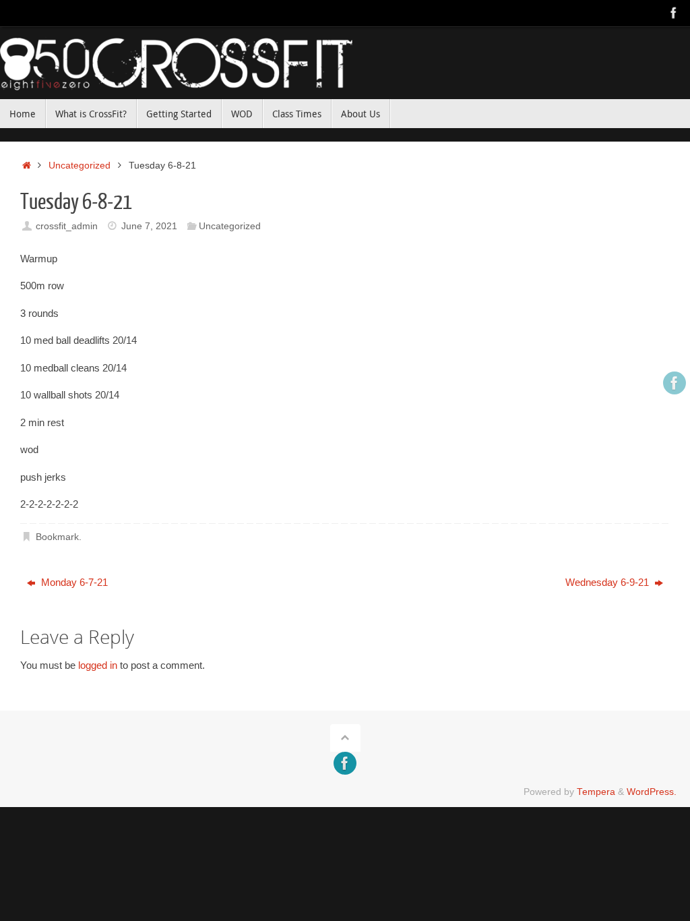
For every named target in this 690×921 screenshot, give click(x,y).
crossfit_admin (67, 226)
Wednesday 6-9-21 (608, 582)
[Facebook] (673, 12)
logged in (97, 665)
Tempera (596, 792)
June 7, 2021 (149, 226)
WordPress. (652, 792)
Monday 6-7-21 (73, 582)
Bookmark (57, 537)
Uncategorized (80, 165)
